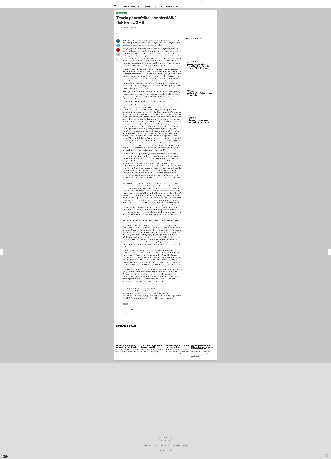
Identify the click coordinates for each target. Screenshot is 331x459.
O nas (161, 6)
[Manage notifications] (327, 455)
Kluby (133, 6)
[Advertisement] (200, 24)
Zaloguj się (178, 6)
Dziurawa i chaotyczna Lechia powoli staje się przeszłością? (198, 121)
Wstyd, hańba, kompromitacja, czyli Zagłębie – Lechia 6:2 (152, 346)
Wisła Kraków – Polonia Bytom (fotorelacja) (199, 94)
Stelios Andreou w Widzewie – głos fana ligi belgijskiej (177, 346)
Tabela (139, 6)
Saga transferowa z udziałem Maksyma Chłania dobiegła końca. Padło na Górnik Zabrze (202, 347)
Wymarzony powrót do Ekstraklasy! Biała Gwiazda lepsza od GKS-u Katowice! (198, 66)
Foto (155, 6)
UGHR (126, 28)
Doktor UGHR (133, 304)
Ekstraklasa (124, 6)
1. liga (189, 90)
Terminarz (148, 6)
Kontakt (169, 6)
